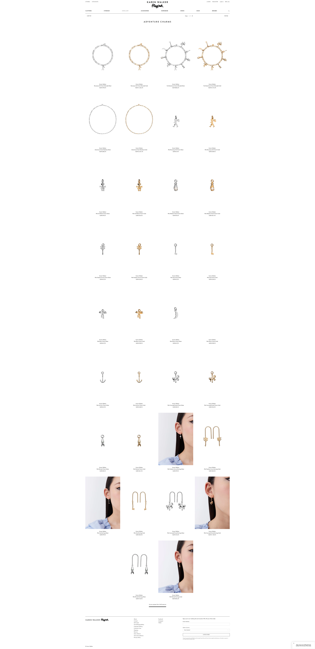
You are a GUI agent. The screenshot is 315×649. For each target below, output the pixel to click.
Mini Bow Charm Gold (139, 341)
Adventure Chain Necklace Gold (139, 149)
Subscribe (206, 634)
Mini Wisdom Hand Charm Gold (212, 213)
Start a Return (137, 633)
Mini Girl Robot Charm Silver (103, 213)
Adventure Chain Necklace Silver (103, 149)
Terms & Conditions (138, 635)
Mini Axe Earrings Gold (139, 533)
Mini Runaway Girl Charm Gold (212, 149)
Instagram (160, 620)
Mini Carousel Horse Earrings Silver (175, 533)
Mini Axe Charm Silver (175, 277)
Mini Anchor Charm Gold (139, 405)
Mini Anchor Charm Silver (103, 405)
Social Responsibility (139, 624)
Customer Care (137, 628)
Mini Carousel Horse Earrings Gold (212, 533)
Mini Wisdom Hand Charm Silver (176, 213)
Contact (136, 620)
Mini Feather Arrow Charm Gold (139, 277)
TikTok (159, 622)
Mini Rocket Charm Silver (103, 469)
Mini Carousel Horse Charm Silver (176, 405)
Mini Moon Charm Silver (176, 341)
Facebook (160, 619)
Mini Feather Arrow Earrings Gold (212, 469)
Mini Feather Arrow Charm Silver (103, 277)
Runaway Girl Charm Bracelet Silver (102, 86)
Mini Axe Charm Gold (212, 277)
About (135, 619)
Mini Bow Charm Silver (102, 341)
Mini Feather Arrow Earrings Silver (176, 469)
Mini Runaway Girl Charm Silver (175, 149)
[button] (88, 11)
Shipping (136, 630)
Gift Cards (136, 622)
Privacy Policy (137, 637)
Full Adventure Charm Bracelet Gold (212, 86)
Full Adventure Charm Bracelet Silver (176, 86)
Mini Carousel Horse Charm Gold (212, 405)
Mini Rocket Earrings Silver (139, 596)
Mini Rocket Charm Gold (139, 469)
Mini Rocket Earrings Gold (175, 596)
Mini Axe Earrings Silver (102, 533)
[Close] (294, 643)
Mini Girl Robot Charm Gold (139, 213)
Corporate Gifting (138, 626)
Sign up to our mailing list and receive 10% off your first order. (303, 645)
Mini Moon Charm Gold (212, 341)
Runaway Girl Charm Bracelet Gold (139, 86)
